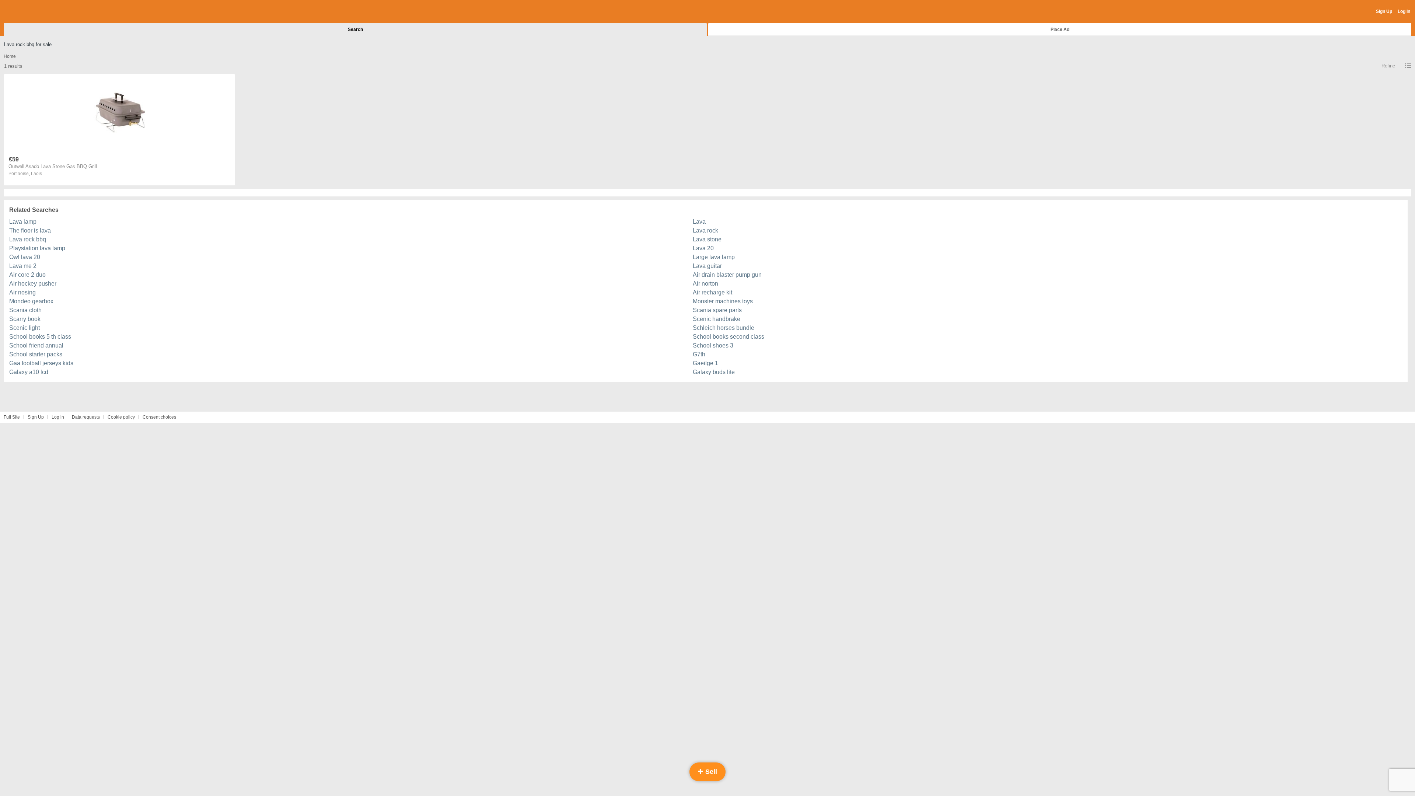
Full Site (12, 417)
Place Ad (1060, 29)
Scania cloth (25, 310)
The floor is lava (30, 230)
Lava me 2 (22, 266)
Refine (1388, 66)
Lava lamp (22, 222)
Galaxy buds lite (714, 372)
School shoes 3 (713, 345)
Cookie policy (121, 417)
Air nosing (22, 292)
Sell (710, 771)
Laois (36, 173)
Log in (58, 417)
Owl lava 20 (24, 257)
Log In (1404, 11)
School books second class (728, 337)
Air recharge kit (712, 292)
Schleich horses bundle (723, 328)
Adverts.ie (33, 12)
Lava (699, 222)
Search (355, 29)
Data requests (86, 417)
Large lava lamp (714, 257)
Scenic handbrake (716, 319)
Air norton (705, 283)
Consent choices (159, 417)
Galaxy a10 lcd (28, 372)
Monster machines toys (723, 301)
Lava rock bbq (27, 239)
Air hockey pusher (32, 283)
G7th (699, 354)
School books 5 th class (40, 337)
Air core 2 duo (27, 275)
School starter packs (35, 354)
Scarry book (25, 319)
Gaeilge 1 (705, 363)
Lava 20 (703, 248)
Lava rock (705, 230)
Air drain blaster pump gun (727, 275)
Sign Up (1384, 11)
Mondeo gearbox (31, 301)
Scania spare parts (717, 310)
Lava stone (707, 239)
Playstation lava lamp (37, 248)
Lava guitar (707, 266)
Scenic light (24, 328)
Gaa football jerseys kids (41, 363)
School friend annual (36, 345)
